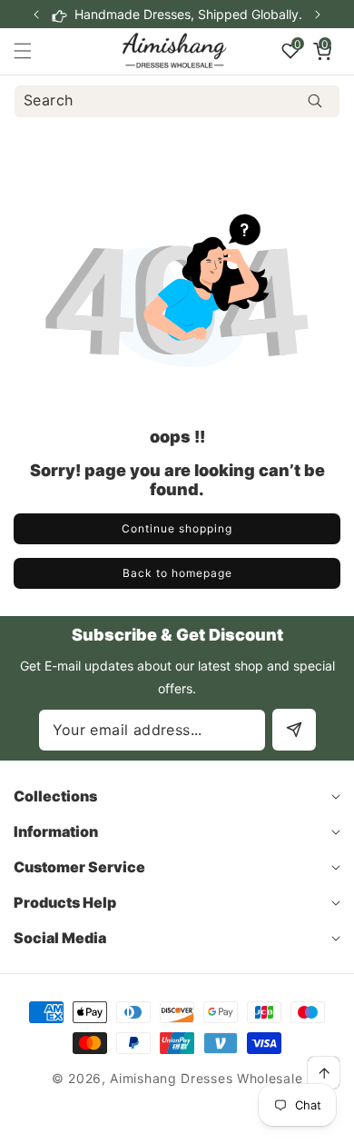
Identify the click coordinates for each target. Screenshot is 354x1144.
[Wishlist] (132, 1123)
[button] (317, 14)
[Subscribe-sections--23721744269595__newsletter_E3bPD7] (294, 730)
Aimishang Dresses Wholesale (206, 1078)
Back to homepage (177, 573)
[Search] (314, 101)
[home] (221, 1123)
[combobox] (177, 101)
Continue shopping (177, 528)
